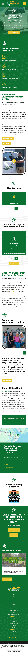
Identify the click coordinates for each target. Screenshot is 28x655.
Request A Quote (13, 32)
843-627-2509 (14, 631)
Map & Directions (14, 616)
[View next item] (16, 208)
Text (9, 248)
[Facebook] (9, 637)
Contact (14, 604)
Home (14, 596)
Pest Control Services (14, 599)
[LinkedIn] (15, 637)
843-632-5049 (14, 618)
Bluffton (7, 464)
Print (18, 248)
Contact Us (6, 143)
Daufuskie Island (9, 467)
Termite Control (14, 601)
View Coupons (14, 263)
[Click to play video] (14, 161)
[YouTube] (18, 637)
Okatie (7, 469)
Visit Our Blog (7, 579)
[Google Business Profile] (12, 637)
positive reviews (14, 291)
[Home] (13, 3)
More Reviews (7, 380)
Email (14, 248)
